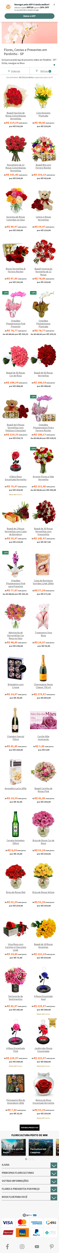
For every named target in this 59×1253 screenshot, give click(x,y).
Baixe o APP (29, 16)
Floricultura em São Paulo (13, 1151)
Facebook (7, 1246)
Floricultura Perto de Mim (29, 1135)
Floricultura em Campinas (38, 1151)
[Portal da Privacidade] (29, 1214)
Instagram (22, 1246)
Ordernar (15, 71)
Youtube (36, 1246)
